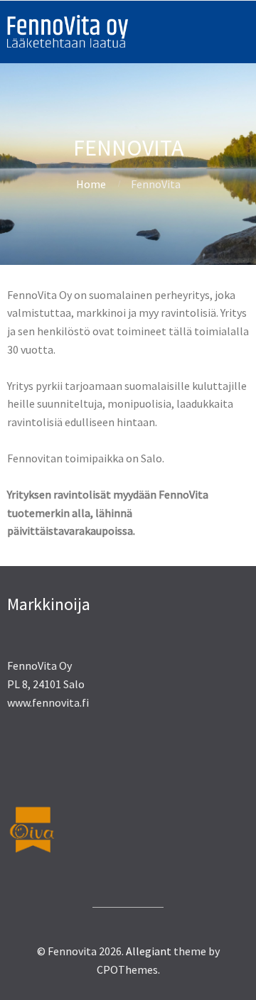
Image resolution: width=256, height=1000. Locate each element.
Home (91, 184)
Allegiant (148, 951)
